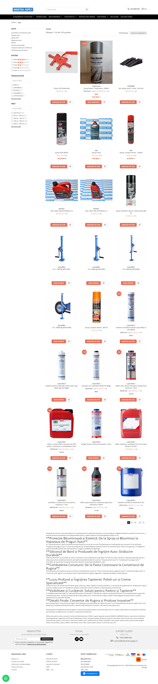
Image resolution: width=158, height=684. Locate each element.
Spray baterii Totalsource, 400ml (96, 88)
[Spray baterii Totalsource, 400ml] (96, 62)
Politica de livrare (17, 667)
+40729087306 (125, 637)
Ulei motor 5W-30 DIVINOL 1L (96, 211)
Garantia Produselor (53, 664)
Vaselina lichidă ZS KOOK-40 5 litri (131, 502)
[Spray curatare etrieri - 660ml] (131, 129)
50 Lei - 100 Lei (18, 115)
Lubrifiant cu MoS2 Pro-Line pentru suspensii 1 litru (61, 503)
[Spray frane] (96, 129)
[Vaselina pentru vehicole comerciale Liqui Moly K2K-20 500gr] (61, 365)
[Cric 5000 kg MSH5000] (131, 248)
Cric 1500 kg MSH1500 (61, 269)
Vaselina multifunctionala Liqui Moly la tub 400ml (131, 328)
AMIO (15, 85)
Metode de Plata (51, 659)
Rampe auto (15, 35)
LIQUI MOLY (131, 325)
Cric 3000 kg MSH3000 (96, 269)
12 (140, 522)
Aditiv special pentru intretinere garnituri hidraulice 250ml (96, 503)
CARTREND (17, 88)
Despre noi (15, 659)
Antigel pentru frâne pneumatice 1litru (96, 444)
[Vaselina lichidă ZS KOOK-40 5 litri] (131, 482)
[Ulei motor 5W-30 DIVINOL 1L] (96, 190)
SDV (96, 150)
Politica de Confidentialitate (36, 644)
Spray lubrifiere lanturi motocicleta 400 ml (131, 212)
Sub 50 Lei (16, 113)
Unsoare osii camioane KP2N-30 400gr (96, 386)
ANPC (48, 667)
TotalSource (96, 86)
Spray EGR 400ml (61, 152)
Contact (14, 670)
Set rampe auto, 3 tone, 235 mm (131, 88)
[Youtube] (81, 639)
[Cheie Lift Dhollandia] (61, 62)
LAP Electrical (17, 96)
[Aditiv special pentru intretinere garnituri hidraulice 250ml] (96, 482)
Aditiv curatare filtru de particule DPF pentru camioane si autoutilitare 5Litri (61, 445)
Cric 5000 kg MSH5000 (131, 269)
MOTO (13, 43)
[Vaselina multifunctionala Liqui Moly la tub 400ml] (131, 307)
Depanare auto (16, 40)
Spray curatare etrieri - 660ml (131, 152)
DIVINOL (16, 90)
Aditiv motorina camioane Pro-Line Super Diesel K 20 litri (131, 445)
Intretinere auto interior (19, 50)
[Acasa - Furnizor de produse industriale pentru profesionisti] (22, 9)
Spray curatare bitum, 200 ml (96, 327)
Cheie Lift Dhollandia (62, 88)
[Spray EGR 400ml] (61, 129)
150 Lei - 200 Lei (18, 121)
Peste (15, 59)
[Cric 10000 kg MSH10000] (61, 307)
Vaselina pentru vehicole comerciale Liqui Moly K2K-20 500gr (61, 387)
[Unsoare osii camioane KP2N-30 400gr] (96, 365)
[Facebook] (77, 639)
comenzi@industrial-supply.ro (125, 641)
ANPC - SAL (50, 670)
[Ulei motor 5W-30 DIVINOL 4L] (61, 190)
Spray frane (96, 152)
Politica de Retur (51, 661)
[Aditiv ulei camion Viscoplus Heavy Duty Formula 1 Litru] (131, 365)
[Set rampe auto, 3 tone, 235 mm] (131, 62)
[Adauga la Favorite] (70, 102)
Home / (14, 22)
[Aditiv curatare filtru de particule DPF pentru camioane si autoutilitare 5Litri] (61, 423)
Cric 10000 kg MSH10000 (61, 327)
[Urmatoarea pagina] (143, 522)
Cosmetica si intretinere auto (21, 33)
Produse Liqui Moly (18, 45)
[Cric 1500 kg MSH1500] (61, 248)
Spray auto (15, 38)
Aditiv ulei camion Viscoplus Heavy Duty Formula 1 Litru (131, 387)
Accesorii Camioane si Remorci (21, 48)
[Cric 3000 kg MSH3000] (96, 248)
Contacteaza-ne (91, 673)
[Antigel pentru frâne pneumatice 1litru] (96, 423)
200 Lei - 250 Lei (18, 124)
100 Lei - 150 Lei (18, 118)
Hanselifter (17, 93)
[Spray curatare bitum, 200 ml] (96, 307)
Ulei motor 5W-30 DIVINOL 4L (61, 211)
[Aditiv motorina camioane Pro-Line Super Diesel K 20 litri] (131, 423)
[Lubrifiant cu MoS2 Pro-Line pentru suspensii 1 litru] (61, 482)
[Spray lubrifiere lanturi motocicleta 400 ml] (131, 190)
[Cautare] (87, 9)
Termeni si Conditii (17, 661)
